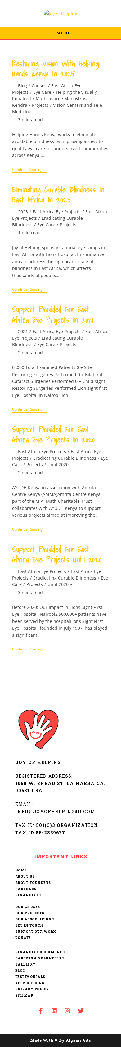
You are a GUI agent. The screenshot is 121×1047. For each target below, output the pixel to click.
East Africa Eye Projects (57, 212)
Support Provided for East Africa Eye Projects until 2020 (56, 554)
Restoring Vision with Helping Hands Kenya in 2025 (55, 69)
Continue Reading (29, 169)
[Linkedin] (54, 1010)
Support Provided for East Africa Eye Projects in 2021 (52, 314)
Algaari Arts (78, 1040)
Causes (39, 86)
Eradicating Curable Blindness (64, 458)
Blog (22, 86)
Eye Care (42, 92)
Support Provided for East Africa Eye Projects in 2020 (53, 434)
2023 (23, 212)
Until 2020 (58, 464)
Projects (40, 105)
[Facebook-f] (41, 1010)
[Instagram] (67, 1010)
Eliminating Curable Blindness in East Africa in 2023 (58, 195)
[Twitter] (81, 1010)
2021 (23, 331)
